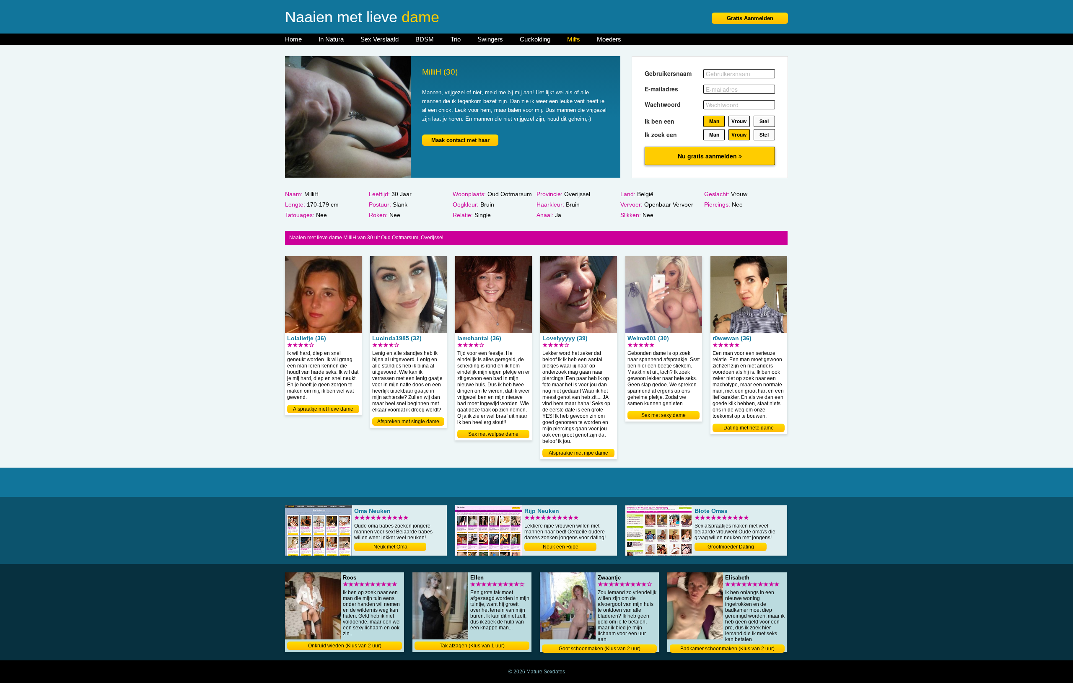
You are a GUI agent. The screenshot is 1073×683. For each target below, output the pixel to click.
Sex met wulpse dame (493, 434)
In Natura (331, 39)
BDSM (424, 39)
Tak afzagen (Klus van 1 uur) (472, 646)
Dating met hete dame (748, 428)
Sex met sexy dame (663, 415)
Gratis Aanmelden (750, 18)
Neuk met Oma (390, 547)
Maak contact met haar (460, 140)
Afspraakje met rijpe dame (578, 453)
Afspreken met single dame (408, 421)
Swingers (490, 39)
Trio (456, 39)
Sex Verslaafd (379, 39)
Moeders (609, 39)
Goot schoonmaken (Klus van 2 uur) (599, 649)
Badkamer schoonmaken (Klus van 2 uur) (727, 649)
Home (293, 39)
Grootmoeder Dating (731, 547)
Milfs (573, 39)
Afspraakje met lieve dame (323, 409)
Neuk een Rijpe (560, 547)
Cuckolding (535, 39)
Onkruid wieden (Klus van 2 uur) (344, 646)
